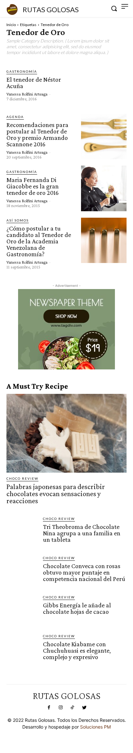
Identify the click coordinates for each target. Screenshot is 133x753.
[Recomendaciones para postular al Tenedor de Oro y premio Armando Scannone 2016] (104, 136)
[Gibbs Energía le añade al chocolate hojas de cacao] (22, 610)
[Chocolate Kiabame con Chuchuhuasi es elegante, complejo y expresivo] (22, 649)
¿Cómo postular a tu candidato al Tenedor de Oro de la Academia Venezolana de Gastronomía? (38, 241)
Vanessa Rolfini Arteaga (26, 93)
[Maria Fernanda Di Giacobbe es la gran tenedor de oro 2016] (104, 188)
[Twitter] (84, 707)
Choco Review (22, 478)
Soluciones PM (95, 727)
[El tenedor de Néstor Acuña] (104, 84)
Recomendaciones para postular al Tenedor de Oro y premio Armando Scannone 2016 (37, 134)
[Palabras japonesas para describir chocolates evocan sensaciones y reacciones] (66, 433)
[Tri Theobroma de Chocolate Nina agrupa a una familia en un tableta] (22, 531)
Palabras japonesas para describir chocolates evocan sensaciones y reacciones (55, 494)
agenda (15, 117)
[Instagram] (60, 707)
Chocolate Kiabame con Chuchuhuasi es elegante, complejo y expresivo (77, 650)
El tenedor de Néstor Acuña (33, 82)
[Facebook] (49, 707)
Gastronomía (21, 71)
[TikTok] (72, 707)
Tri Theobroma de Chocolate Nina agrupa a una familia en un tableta (81, 533)
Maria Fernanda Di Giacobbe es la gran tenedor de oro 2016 (32, 186)
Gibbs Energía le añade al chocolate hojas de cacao (77, 608)
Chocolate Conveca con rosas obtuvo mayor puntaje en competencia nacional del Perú (84, 572)
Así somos (17, 220)
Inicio (11, 24)
